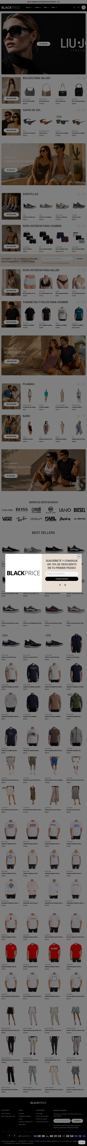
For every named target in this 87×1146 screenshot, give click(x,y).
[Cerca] (79, 556)
